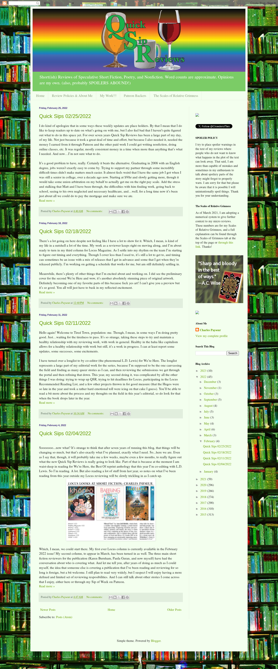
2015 (203, 514)
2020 (203, 485)
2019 (203, 491)
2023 (203, 371)
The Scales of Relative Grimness (176, 95)
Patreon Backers (135, 95)
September (211, 399)
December (210, 382)
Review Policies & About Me (72, 95)
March (208, 435)
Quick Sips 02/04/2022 (65, 433)
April (207, 429)
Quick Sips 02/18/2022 (65, 231)
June (207, 417)
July (207, 411)
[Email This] (111, 211)
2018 (203, 497)
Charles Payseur (210, 330)
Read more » (47, 200)
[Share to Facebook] (123, 211)
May (207, 423)
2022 (203, 377)
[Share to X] (119, 211)
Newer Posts (47, 610)
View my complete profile (211, 336)
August (208, 405)
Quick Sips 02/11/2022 (65, 323)
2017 (203, 503)
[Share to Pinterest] (127, 211)
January (209, 471)
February (210, 441)
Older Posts (174, 610)
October (209, 394)
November (211, 388)
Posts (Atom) (64, 617)
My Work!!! (108, 95)
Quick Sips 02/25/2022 (65, 116)
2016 (203, 508)
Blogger (156, 641)
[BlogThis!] (115, 211)
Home (40, 95)
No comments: (94, 211)
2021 (203, 479)
